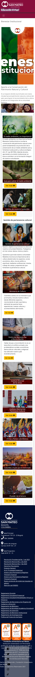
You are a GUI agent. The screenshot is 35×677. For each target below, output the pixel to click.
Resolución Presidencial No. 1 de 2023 (17, 560)
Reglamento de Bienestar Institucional (14, 613)
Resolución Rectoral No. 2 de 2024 (15, 562)
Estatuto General (10, 568)
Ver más (9, 185)
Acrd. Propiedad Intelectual (13, 570)
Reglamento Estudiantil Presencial (12, 595)
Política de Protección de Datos (11, 617)
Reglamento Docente (8, 593)
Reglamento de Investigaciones (11, 615)
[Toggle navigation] (33, 9)
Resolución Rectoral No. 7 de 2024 (15, 564)
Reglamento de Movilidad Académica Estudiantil (17, 608)
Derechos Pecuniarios (11, 566)
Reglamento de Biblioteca (9, 606)
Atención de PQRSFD (11, 585)
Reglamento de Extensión (9, 611)
